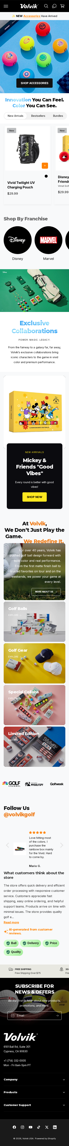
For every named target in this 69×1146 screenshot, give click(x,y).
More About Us (44, 591)
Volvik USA (27, 1138)
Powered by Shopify (45, 1138)
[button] (6, 6)
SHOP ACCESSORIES (34, 83)
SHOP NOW (34, 497)
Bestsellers (38, 116)
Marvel (48, 259)
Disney (17, 259)
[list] (34, 971)
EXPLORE (13, 615)
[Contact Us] (54, 6)
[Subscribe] (57, 1015)
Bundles (58, 116)
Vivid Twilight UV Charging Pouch (21, 185)
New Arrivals (15, 116)
